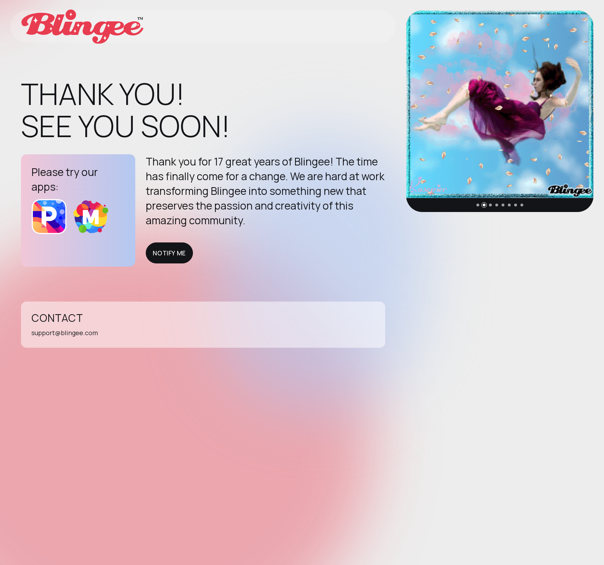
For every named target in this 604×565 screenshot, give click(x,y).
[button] (477, 205)
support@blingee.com (64, 333)
